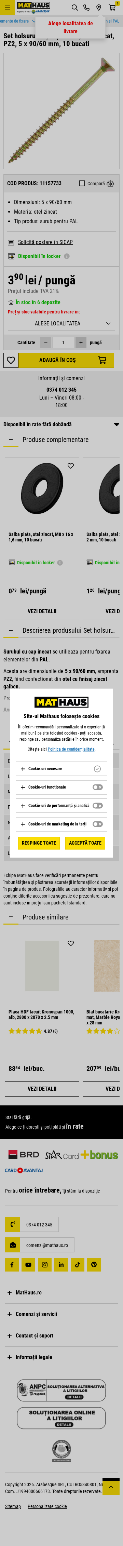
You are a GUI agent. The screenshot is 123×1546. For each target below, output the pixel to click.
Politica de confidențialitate (71, 749)
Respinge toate (39, 843)
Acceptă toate (85, 843)
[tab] (61, 769)
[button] (41, 768)
